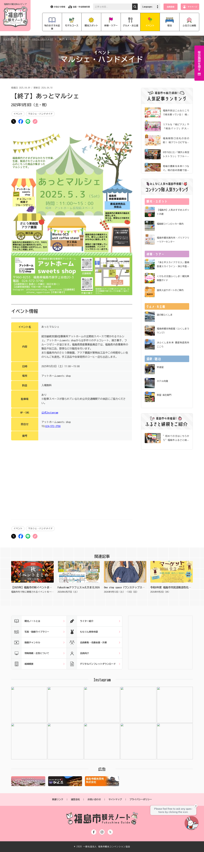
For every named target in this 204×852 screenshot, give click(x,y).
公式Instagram (49, 412)
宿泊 (169, 25)
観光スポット (91, 25)
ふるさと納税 (189, 25)
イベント (150, 25)
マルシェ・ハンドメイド (42, 39)
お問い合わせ (94, 799)
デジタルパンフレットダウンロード (98, 664)
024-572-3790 (53, 426)
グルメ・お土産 (130, 25)
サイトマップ (115, 799)
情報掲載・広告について (37, 653)
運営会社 (75, 799)
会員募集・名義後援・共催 (93, 642)
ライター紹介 (86, 621)
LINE (28, 121)
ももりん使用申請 (89, 632)
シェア (20, 121)
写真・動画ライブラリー (37, 632)
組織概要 (29, 664)
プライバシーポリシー (141, 799)
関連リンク (57, 799)
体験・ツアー (111, 25)
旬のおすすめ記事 (52, 27)
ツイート (13, 121)
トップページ (9, 39)
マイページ (192, 7)
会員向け (84, 653)
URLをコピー (35, 121)
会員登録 (170, 7)
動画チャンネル (32, 642)
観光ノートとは (32, 621)
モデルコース (71, 25)
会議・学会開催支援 (81, 7)
